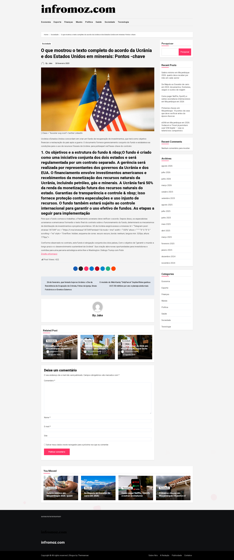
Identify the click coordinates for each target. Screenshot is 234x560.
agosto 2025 (167, 205)
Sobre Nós (153, 555)
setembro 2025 (168, 198)
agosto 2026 (167, 166)
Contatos (188, 555)
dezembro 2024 (168, 256)
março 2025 (166, 237)
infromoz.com (53, 542)
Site (45, 436)
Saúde (99, 22)
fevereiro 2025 (168, 243)
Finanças (68, 22)
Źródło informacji (49, 254)
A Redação (164, 555)
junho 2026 (166, 179)
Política (89, 22)
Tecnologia (123, 22)
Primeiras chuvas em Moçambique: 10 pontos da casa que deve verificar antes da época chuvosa (173, 497)
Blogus (72, 555)
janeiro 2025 (166, 250)
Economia (46, 22)
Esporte (57, 22)
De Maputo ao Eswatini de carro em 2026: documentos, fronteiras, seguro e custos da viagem (176, 87)
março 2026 (166, 185)
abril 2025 (165, 230)
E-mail (47, 426)
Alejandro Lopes (56, 351)
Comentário (49, 380)
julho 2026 (166, 172)
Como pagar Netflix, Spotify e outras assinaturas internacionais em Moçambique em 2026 (175, 99)
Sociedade (110, 22)
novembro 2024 (168, 263)
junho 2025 (166, 218)
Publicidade (177, 555)
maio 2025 (166, 224)
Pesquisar (167, 43)
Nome (47, 417)
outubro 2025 (167, 192)
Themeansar (83, 555)
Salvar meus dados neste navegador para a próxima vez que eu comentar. (77, 445)
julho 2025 (166, 211)
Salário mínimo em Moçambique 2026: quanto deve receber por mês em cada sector (175, 75)
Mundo (79, 22)
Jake (50, 63)
